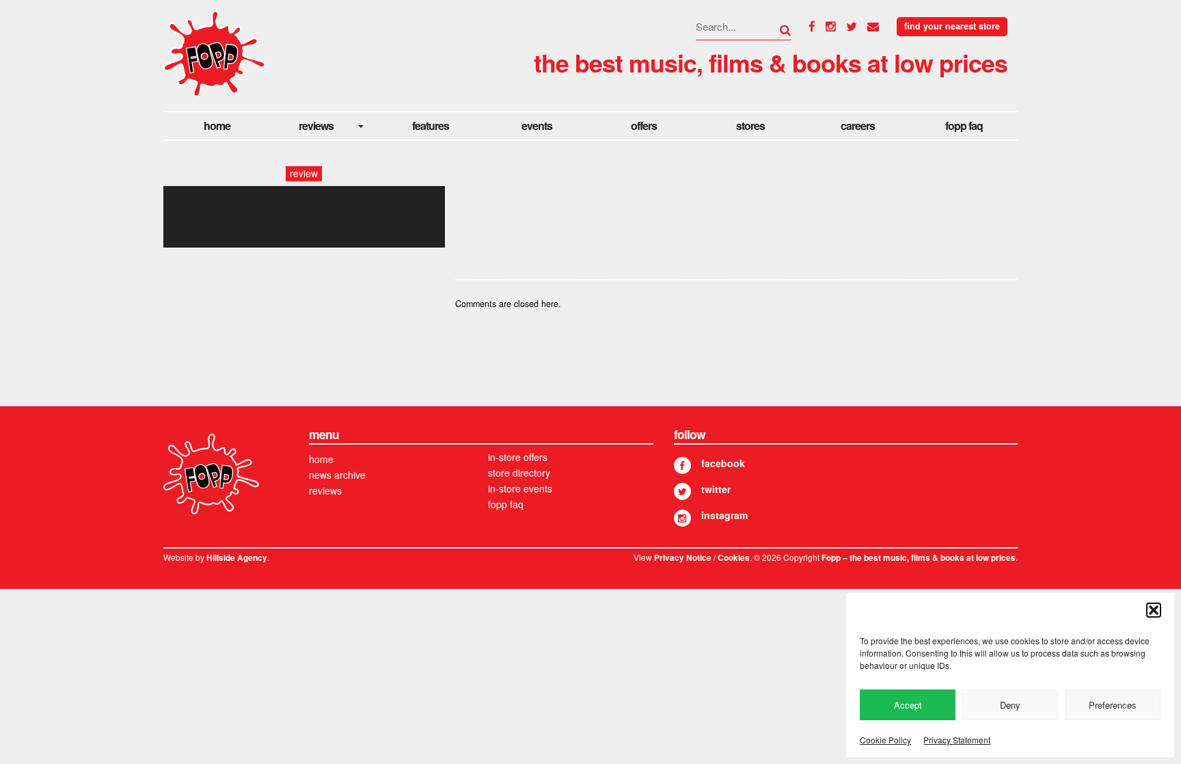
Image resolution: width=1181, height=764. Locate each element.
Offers (644, 125)
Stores (750, 125)
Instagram (724, 515)
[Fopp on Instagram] (682, 518)
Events (536, 125)
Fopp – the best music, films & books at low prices (919, 558)
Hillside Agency (236, 558)
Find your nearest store (952, 26)
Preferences (1113, 704)
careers (858, 125)
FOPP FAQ (964, 125)
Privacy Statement (956, 740)
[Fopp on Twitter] (682, 491)
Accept (908, 704)
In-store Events (520, 488)
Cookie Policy (885, 740)
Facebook (723, 463)
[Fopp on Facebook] (682, 465)
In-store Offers (517, 457)
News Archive (337, 475)
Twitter (716, 489)
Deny (1010, 704)
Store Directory (519, 472)
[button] (1153, 610)
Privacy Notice (682, 558)
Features (430, 125)
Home (217, 125)
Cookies (734, 558)
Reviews (316, 125)
